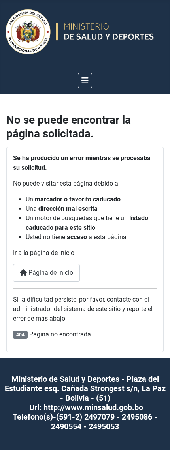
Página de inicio (50, 272)
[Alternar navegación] (85, 80)
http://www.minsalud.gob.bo (93, 407)
